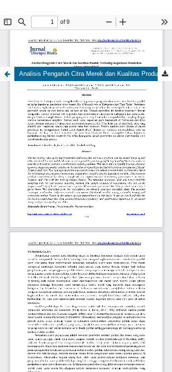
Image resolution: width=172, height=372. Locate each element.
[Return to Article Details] (7, 74)
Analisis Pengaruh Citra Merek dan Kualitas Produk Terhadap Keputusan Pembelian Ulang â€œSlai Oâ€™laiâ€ (95, 73)
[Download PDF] (165, 74)
